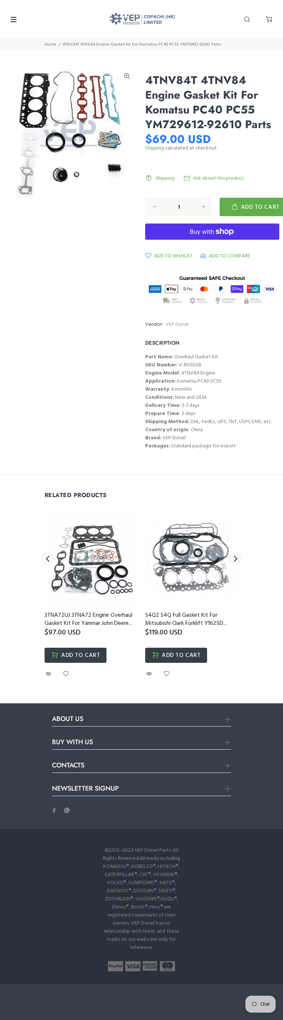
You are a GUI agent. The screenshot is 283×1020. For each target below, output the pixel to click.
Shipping (154, 148)
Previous (48, 559)
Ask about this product (218, 178)
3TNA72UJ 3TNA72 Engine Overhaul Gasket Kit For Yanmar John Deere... (88, 619)
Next (235, 559)
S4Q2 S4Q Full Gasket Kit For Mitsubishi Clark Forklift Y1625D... (186, 619)
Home (50, 44)
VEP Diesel (177, 324)
